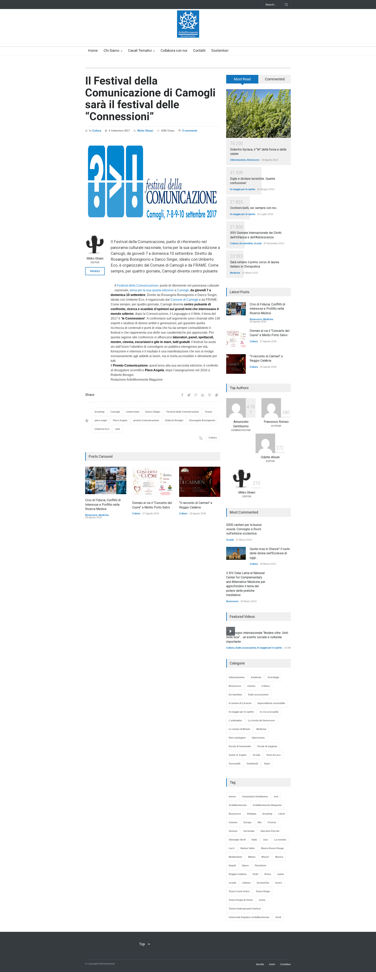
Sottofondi (252, 763)
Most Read (242, 79)
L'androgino (235, 720)
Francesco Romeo (276, 422)
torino (262, 900)
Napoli (232, 865)
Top (142, 944)
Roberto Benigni (174, 420)
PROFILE (95, 271)
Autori (272, 964)
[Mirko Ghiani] (95, 244)
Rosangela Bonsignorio (202, 420)
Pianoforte (260, 865)
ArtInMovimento (238, 805)
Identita (260, 964)
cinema (251, 686)
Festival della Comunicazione (137, 285)
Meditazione (235, 857)
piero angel (101, 420)
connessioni (132, 411)
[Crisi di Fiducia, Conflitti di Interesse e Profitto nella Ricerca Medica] (105, 480)
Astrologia (273, 677)
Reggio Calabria (238, 874)
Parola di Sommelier (240, 746)
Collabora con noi (174, 50)
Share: (90, 395)
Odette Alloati (270, 457)
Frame (208, 411)
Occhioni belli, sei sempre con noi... (254, 208)
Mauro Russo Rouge (272, 848)
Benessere (91, 515)
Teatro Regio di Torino (241, 900)
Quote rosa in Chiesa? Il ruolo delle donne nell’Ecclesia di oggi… (270, 553)
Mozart (265, 857)
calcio (281, 813)
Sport (267, 763)
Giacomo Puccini (269, 831)
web (117, 429)
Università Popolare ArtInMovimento (249, 917)
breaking (99, 411)
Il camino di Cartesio (240, 703)
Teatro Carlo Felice (239, 891)
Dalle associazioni (246, 647)
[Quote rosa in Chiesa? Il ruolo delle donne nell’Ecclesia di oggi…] (236, 553)
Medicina (104, 515)
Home (93, 50)
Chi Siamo (111, 50)
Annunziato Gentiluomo (255, 796)
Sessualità (234, 763)
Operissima (258, 737)
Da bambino (246, 243)
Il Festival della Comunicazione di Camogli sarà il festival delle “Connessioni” (150, 98)
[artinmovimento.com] (188, 31)
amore (232, 796)
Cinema (233, 822)
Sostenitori (219, 50)
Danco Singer (152, 411)
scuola (232, 882)
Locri (231, 848)
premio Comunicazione (146, 420)
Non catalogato (237, 737)
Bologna (251, 813)
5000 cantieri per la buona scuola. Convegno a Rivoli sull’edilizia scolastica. (243, 529)
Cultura (96, 130)
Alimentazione (238, 160)
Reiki (255, 874)
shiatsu (246, 882)
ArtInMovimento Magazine (267, 805)
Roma (267, 874)
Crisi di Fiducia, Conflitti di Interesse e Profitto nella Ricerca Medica (103, 504)
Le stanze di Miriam (239, 729)
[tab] (242, 80)
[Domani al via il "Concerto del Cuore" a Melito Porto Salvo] (152, 482)
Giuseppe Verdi (237, 839)
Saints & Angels (238, 755)
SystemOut (263, 882)
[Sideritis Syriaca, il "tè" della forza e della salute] (258, 113)
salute (280, 874)
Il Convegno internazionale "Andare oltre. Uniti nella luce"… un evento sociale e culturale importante (257, 637)
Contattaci (285, 964)
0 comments (189, 130)
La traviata (280, 839)
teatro (278, 882)
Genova (233, 831)
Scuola (258, 243)
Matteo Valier (247, 848)
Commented (275, 79)
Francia (272, 822)
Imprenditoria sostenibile (271, 703)
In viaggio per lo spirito (242, 189)
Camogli (183, 290)
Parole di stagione (267, 746)
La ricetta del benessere (261, 720)
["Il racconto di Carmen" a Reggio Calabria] (199, 482)
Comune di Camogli (184, 299)
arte (276, 796)
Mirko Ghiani (145, 130)
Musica (279, 857)
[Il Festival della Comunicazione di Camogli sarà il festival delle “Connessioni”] (152, 182)
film (260, 822)
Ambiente (256, 677)
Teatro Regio (263, 891)
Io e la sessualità (269, 712)
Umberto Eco (102, 429)
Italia (254, 839)
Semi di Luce (273, 755)
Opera (245, 865)
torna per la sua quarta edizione (152, 290)
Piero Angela (120, 420)
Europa (247, 822)
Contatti (199, 50)
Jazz (265, 839)
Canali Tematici (140, 50)
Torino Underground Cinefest (245, 908)
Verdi (278, 917)
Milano (251, 857)
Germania (248, 831)
